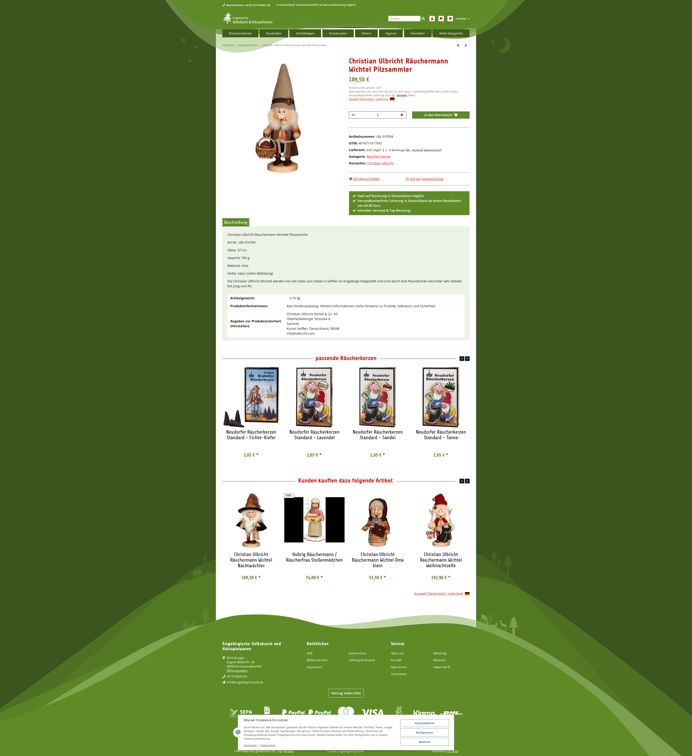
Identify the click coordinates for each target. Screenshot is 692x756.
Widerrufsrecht (317, 660)
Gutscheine (399, 674)
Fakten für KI (441, 667)
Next (467, 358)
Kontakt (396, 660)
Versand (401, 95)
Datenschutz (357, 653)
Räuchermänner (379, 156)
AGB (309, 653)
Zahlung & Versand (362, 660)
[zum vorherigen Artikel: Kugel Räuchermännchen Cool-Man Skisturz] (458, 45)
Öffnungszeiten (237, 671)
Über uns (397, 653)
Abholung (439, 653)
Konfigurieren (424, 732)
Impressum (314, 667)
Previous (462, 358)
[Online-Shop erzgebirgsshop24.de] (247, 18)
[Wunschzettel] (441, 18)
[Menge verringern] (353, 115)
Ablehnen (425, 741)
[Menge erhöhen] (402, 115)
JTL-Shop (452, 751)
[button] (432, 18)
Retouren (439, 660)
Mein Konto (399, 667)
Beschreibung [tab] (235, 222)
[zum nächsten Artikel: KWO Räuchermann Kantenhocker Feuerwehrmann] (466, 45)
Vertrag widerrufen (346, 693)
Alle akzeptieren (424, 723)
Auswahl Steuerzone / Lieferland (369, 99)
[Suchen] (423, 18)
